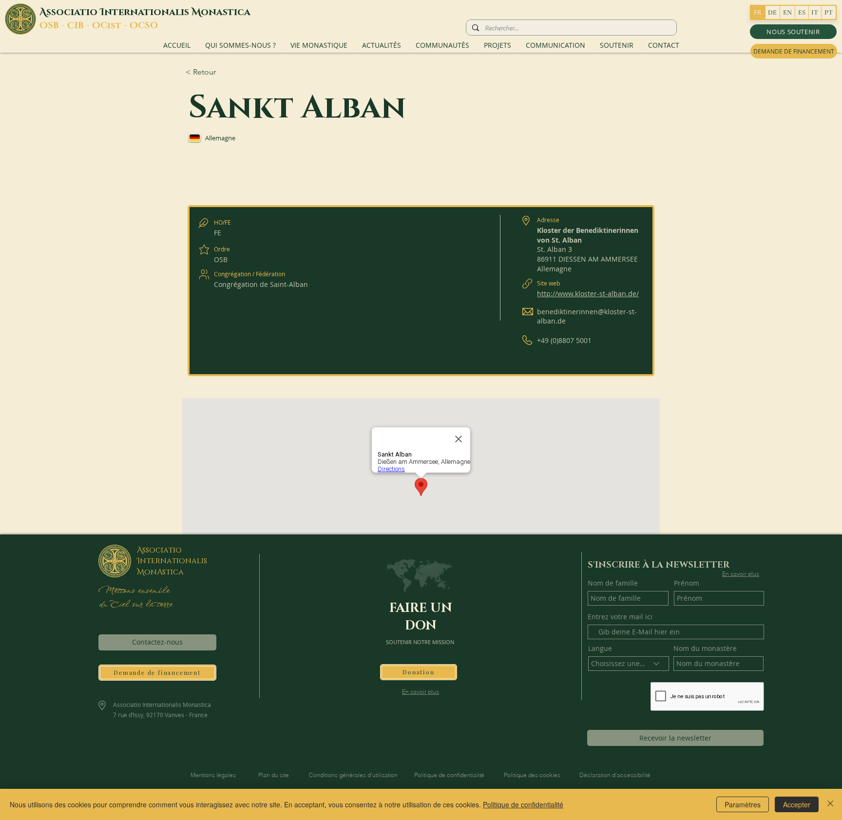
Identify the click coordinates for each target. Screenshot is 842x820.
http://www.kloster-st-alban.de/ (588, 293)
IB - (83, 26)
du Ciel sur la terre (136, 604)
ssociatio (73, 12)
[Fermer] (830, 804)
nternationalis (147, 12)
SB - (57, 26)
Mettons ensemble (133, 591)
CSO (148, 26)
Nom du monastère (705, 648)
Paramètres (743, 804)
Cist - (115, 26)
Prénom (686, 583)
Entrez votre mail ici (620, 616)
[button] (793, 31)
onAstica (164, 572)
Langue (600, 648)
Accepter (796, 804)
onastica (225, 12)
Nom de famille (613, 583)
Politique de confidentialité (523, 804)
